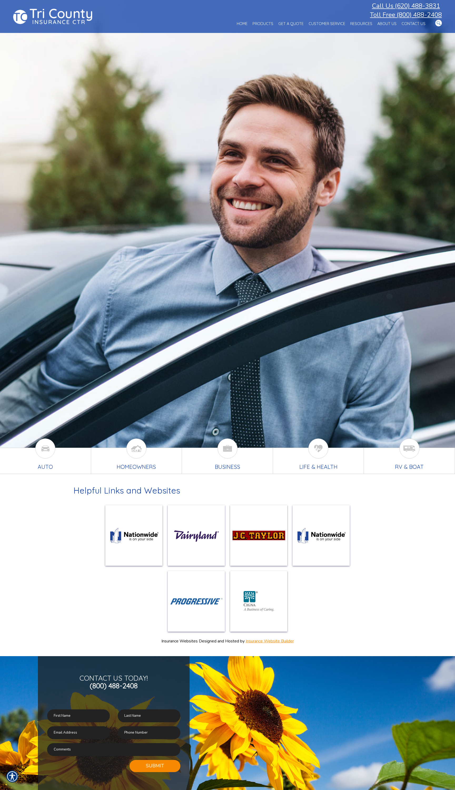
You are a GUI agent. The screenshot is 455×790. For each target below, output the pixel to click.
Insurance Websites (179, 641)
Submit (155, 766)
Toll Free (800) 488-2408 (406, 15)
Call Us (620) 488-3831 (406, 6)
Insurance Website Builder (270, 641)
